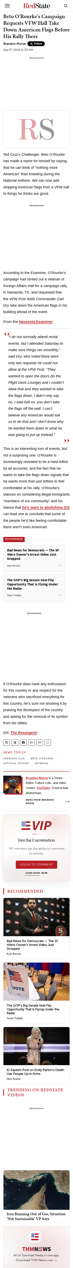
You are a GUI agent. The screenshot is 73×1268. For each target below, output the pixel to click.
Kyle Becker (14, 953)
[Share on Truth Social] (14, 742)
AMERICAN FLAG (14, 758)
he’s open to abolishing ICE (46, 507)
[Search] (66, 5)
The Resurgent (23, 733)
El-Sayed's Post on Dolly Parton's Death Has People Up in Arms (35, 1072)
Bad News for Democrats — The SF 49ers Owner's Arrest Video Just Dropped (32, 944)
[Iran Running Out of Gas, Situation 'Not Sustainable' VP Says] (36, 1190)
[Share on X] (6, 742)
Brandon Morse (14, 44)
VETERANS (41, 763)
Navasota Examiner (36, 322)
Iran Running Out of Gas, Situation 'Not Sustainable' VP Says (36, 1216)
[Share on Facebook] (23, 742)
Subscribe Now (36, 873)
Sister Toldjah (15, 1018)
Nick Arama (13, 1078)
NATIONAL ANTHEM (16, 763)
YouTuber (43, 788)
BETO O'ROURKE (42, 758)
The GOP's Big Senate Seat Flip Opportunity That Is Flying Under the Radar (33, 1009)
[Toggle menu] (7, 6)
